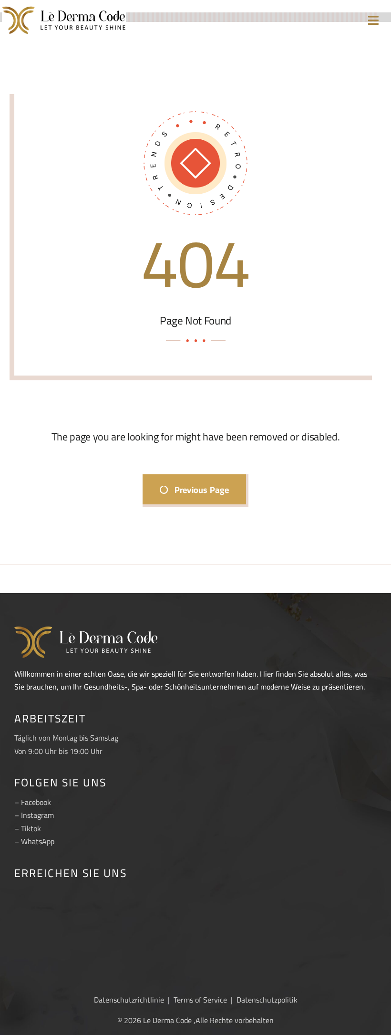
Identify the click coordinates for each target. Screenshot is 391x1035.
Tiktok (31, 828)
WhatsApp (37, 841)
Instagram (37, 815)
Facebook (36, 802)
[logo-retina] (64, 8)
